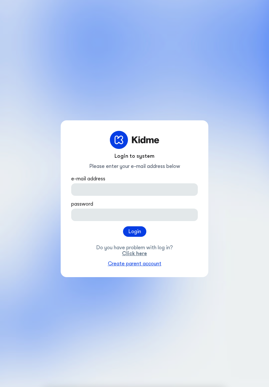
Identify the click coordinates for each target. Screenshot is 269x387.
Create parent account (134, 264)
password (82, 204)
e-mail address (88, 179)
